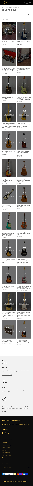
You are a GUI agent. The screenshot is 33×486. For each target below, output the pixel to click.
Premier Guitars (14, 481)
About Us (4, 450)
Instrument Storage (6, 445)
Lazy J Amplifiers (6, 447)
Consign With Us (6, 452)
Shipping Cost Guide (7, 374)
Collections (8, 7)
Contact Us (4, 442)
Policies (4, 411)
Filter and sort (7, 15)
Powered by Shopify (22, 481)
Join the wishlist (9, 32)
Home (3, 7)
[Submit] (29, 467)
